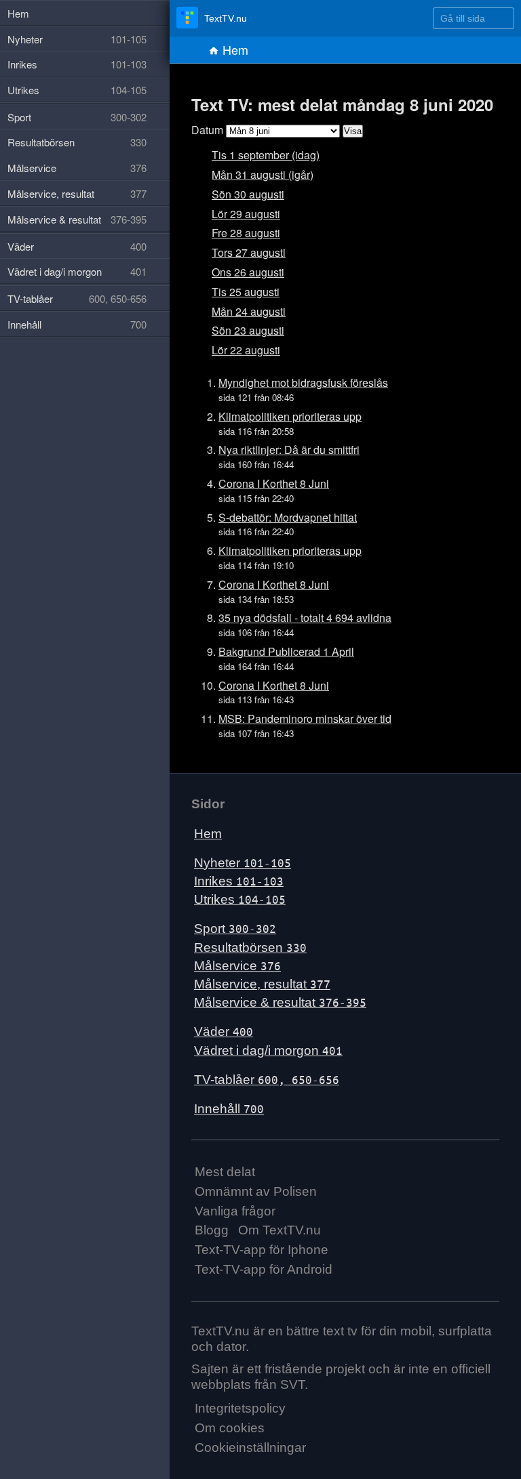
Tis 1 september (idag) (266, 155)
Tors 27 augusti (249, 252)
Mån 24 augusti (249, 311)
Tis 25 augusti (245, 291)
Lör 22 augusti (246, 350)
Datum (207, 130)
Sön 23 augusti (248, 330)
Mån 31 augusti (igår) (262, 174)
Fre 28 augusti (246, 233)
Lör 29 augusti (246, 214)
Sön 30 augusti (248, 194)
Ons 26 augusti (248, 272)
